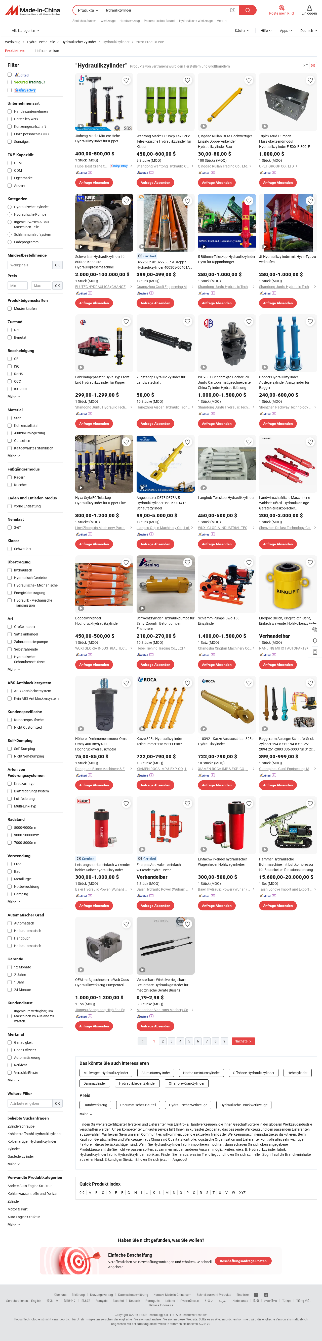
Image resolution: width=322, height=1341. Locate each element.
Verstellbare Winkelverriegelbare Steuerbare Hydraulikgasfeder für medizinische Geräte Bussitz (162, 985)
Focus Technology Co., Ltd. (157, 1315)
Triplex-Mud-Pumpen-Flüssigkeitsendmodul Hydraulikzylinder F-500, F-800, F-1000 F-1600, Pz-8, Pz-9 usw (285, 141)
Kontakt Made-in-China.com (172, 1295)
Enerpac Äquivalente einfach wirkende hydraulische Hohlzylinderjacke (159, 867)
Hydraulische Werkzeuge (196, 21)
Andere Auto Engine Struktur (30, 1185)
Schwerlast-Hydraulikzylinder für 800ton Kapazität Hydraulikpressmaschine (100, 261)
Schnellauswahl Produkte (214, 1295)
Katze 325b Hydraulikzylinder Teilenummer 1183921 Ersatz (159, 741)
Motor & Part (18, 1209)
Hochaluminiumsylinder (201, 1072)
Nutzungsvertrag (101, 1295)
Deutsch (134, 1301)
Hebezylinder (298, 1072)
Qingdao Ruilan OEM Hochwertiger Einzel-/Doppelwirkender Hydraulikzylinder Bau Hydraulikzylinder (225, 141)
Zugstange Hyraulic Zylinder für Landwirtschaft (161, 380)
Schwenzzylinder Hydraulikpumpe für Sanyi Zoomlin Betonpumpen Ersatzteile (165, 623)
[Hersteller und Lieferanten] (32, 10)
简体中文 (53, 1301)
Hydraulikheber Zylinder (137, 1083)
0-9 (82, 1192)
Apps (284, 30)
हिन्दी (256, 1301)
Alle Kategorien (23, 30)
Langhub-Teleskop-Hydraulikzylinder (226, 497)
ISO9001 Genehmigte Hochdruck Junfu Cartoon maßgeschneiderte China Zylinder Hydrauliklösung (224, 382)
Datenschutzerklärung (133, 1295)
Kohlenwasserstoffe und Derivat (33, 1193)
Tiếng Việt (303, 1301)
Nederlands (240, 1301)
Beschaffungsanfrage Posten (243, 1261)
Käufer (240, 30)
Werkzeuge (108, 21)
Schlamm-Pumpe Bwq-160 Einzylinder (218, 621)
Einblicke (242, 1295)
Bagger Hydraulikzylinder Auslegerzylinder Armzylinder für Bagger (284, 382)
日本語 (85, 1301)
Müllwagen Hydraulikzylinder (106, 1072)
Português (152, 1301)
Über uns (60, 1295)
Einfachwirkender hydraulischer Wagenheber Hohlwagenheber (222, 862)
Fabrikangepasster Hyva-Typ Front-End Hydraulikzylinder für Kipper (103, 380)
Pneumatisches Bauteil (159, 21)
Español (118, 1301)
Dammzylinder (95, 1083)
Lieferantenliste (47, 50)
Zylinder (14, 1201)
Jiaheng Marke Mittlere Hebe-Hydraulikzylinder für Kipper (98, 138)
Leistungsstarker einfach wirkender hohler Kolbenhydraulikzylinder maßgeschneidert (102, 867)
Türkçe (286, 1301)
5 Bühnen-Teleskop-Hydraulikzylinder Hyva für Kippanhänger (226, 259)
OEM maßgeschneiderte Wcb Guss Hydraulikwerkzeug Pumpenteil (102, 982)
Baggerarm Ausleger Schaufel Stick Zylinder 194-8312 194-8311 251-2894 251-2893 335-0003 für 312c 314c (286, 744)
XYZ (242, 1192)
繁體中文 (70, 1301)
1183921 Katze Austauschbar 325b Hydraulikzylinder (226, 741)
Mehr (83, 1114)
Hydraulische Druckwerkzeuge (243, 1104)
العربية (223, 1301)
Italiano (170, 1301)
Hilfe (264, 30)
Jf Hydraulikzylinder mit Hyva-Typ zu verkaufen (287, 259)
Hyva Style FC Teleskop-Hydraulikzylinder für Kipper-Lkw (100, 500)
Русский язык (189, 1301)
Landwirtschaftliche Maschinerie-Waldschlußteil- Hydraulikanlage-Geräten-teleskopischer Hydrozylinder (285, 503)
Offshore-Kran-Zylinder (187, 1083)
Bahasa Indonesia (161, 1305)
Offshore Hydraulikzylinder (253, 1072)
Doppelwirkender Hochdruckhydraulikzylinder (97, 621)
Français (101, 1301)
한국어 (209, 1301)
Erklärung (78, 1295)
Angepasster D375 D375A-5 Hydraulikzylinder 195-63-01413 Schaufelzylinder (161, 502)
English (36, 1301)
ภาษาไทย (270, 1301)
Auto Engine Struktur (24, 1216)
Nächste (241, 1041)
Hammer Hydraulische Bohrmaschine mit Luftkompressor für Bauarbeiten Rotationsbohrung (286, 864)
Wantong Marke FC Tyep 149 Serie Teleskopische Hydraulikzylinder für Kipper (164, 141)
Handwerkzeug (129, 21)
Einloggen (309, 13)
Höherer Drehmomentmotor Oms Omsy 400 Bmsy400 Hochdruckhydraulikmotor (101, 743)
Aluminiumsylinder (155, 1072)
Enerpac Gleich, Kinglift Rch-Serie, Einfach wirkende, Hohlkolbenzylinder (288, 621)
